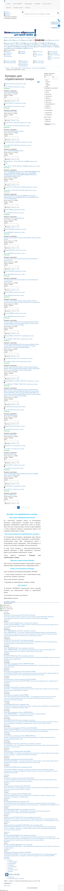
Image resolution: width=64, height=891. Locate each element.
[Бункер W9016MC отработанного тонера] (15, 271)
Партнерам (11, 877)
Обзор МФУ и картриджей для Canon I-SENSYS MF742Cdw (19, 663)
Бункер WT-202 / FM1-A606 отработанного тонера (17, 125)
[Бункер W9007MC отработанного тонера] (15, 250)
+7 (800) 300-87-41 (55, 24)
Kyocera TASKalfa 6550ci (22, 473)
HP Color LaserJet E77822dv (26, 322)
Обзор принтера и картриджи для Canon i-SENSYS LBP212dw (19, 736)
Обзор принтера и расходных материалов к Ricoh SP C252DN (20, 679)
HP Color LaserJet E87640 (10, 237)
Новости (6, 612)
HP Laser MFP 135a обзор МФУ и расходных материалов (18, 640)
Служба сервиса (47, 3)
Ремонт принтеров (39, 62)
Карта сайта (7, 885)
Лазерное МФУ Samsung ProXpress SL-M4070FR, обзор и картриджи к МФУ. (23, 825)
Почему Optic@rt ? (17, 3)
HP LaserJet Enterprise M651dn (21, 346)
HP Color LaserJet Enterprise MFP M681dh (18, 391)
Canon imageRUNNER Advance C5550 (13, 150)
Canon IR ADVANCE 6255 (23, 195)
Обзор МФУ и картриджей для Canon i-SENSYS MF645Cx (18, 712)
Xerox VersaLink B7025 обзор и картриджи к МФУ (16, 704)
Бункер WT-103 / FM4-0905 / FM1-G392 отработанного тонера (20, 190)
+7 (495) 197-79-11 (55, 22)
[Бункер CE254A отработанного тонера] (14, 209)
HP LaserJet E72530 (20, 258)
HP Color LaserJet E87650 (24, 237)
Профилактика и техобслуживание (23, 64)
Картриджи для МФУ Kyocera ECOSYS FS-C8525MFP (17, 852)
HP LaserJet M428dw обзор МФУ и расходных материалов (19, 656)
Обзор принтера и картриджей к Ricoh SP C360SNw (17, 751)
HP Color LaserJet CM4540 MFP (12, 344)
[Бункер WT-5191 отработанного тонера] (14, 486)
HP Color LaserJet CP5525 (24, 301)
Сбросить (53, 124)
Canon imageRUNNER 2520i (11, 92)
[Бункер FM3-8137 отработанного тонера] (15, 103)
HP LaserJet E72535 (31, 258)
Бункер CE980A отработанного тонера (14, 295)
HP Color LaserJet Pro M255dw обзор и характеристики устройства (21, 623)
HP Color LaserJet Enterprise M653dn (13, 389)
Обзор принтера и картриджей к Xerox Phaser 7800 (17, 786)
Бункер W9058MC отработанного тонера (14, 232)
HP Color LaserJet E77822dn (11, 322)
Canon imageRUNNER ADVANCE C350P (23, 174)
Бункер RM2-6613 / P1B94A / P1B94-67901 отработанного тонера (20, 384)
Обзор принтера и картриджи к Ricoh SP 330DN (16, 695)
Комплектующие (53, 53)
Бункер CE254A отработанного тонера (14, 212)
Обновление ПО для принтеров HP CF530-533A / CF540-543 (19, 615)
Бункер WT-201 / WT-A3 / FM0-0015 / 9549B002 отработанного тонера (22, 166)
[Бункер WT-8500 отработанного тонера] (14, 406)
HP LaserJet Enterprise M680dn (21, 347)
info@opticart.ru (55, 27)
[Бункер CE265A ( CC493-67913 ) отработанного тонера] (19, 335)
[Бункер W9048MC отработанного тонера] (15, 313)
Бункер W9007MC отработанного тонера (14, 253)
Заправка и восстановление (8, 55)
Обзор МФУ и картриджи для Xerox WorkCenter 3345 (17, 793)
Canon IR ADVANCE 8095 (10, 199)
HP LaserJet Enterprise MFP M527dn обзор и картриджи (18, 844)
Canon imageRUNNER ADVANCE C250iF (14, 173)
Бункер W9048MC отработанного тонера (14, 316)
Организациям (28, 3)
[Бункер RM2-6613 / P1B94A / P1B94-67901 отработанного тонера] (21, 381)
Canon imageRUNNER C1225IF (12, 171)
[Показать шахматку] (37, 81)
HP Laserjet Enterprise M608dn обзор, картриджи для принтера (20, 835)
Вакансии (8, 7)
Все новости (7, 859)
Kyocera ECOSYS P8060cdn (11, 415)
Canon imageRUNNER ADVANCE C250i (30, 171)
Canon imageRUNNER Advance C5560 (13, 131)
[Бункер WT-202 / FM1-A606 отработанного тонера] (17, 122)
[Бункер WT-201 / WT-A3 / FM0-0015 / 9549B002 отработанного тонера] (22, 162)
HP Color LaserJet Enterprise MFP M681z (26, 392)
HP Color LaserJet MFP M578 (11, 370)
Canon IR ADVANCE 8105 (32, 197)
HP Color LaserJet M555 (25, 370)
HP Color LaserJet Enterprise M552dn (13, 367)
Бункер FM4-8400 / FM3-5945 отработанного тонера (17, 145)
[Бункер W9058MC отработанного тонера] (15, 229)
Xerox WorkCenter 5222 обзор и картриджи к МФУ (16, 801)
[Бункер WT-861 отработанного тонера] (14, 465)
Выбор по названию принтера (28, 37)
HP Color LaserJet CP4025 (27, 344)
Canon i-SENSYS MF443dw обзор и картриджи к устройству (19, 648)
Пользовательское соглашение (16, 878)
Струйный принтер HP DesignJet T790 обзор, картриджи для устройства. (22, 817)
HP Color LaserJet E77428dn (16, 325)
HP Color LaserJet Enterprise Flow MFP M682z (21, 393)
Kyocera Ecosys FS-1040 (10, 454)
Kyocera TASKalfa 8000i (14, 475)
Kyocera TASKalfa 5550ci (10, 435)
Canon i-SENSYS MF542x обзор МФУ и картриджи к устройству (20, 631)
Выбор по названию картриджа (12, 37)
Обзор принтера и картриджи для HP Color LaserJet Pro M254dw (20, 728)
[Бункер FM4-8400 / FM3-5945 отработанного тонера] (18, 142)
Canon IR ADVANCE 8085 (18, 197)
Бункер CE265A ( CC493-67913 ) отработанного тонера (18, 339)
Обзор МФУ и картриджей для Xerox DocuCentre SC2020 (18, 759)
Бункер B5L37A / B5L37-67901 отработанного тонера (17, 361)
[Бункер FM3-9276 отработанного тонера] (15, 83)
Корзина (7, 15)
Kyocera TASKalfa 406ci (10, 494)
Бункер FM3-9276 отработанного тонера (14, 87)
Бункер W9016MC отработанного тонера (14, 274)
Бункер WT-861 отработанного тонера (13, 468)
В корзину (8, 101)
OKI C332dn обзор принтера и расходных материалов (18, 687)
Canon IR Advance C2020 (10, 112)
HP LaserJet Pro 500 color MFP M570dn (14, 218)
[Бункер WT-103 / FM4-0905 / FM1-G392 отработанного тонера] (20, 187)
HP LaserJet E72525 (9, 258)
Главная (8, 3)
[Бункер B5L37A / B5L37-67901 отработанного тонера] (18, 358)
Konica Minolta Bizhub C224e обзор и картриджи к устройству (19, 720)
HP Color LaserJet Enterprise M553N (18, 368)
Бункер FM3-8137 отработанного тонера (14, 106)
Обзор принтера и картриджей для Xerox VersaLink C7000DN (19, 671)
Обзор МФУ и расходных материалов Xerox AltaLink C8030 (19, 778)
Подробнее (7, 620)
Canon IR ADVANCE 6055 (10, 195)
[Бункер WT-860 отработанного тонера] (14, 426)
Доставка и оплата (18, 7)
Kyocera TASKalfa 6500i (10, 473)
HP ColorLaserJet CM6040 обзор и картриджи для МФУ (18, 767)
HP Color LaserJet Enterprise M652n (18, 396)
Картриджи (22, 53)
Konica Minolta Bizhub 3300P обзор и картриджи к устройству (19, 809)
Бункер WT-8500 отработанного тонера (14, 410)
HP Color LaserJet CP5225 (10, 301)
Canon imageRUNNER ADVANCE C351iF (20, 175)
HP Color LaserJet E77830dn (21, 323)
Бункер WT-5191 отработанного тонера (14, 489)
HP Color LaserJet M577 (34, 368)
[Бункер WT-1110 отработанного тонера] (14, 445)
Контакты (27, 7)
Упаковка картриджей (10, 62)
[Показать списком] (38, 82)
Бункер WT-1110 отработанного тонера (14, 448)
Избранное (8, 13)
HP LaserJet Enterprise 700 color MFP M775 (29, 302)
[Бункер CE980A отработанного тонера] (14, 292)
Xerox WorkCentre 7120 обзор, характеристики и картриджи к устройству (22, 743)
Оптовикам (37, 3)
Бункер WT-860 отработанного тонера (13, 429)
